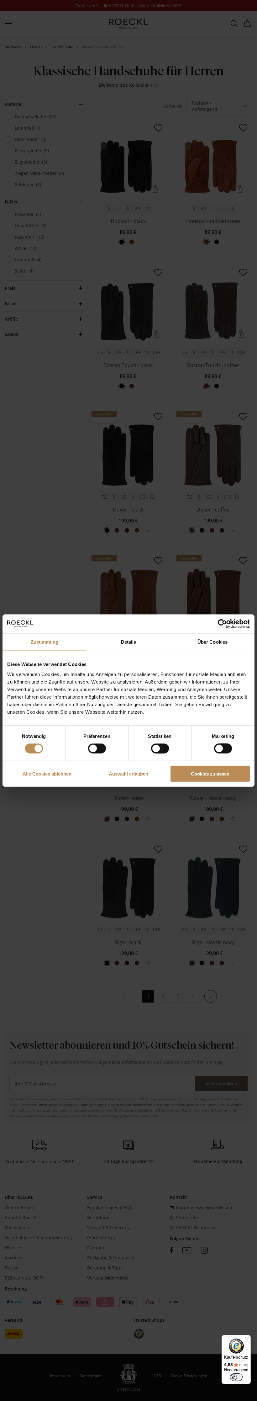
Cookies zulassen (210, 773)
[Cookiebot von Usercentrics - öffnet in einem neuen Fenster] (222, 624)
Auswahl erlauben (128, 773)
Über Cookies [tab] (212, 642)
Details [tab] (128, 642)
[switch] (97, 749)
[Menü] (247, 1339)
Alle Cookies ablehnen (47, 773)
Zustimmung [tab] (45, 642)
